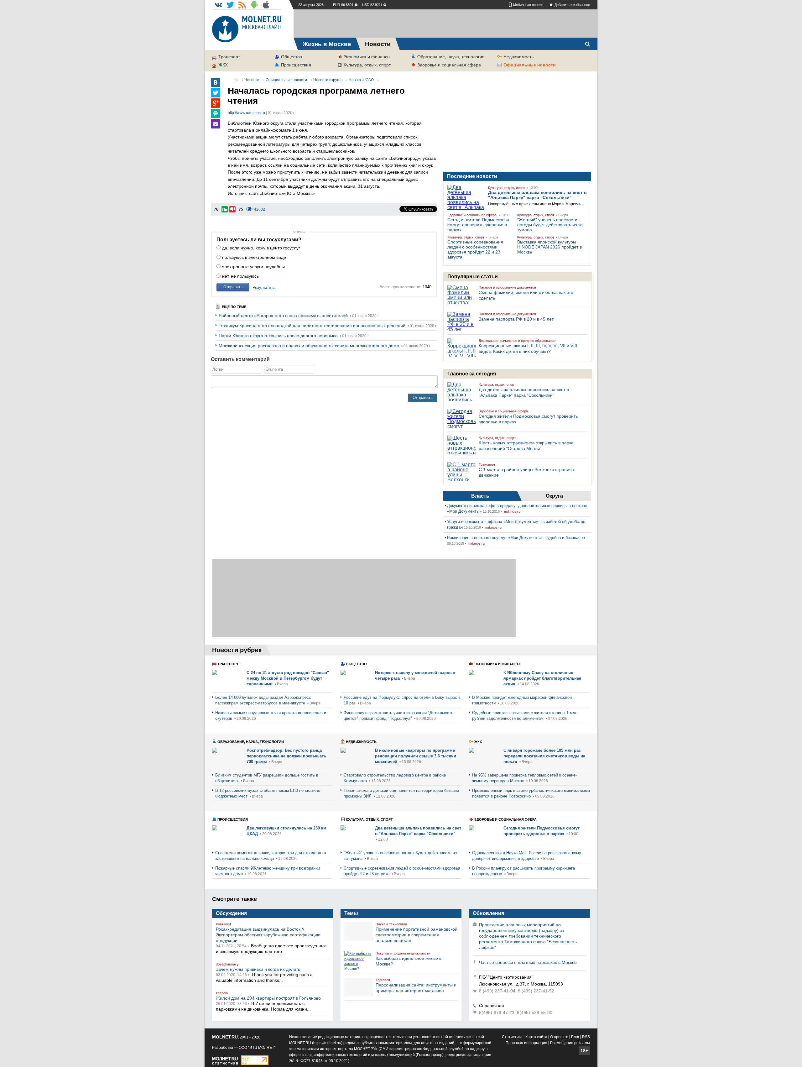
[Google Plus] (215, 103)
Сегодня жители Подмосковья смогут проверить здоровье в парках (478, 224)
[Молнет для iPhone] (266, 4)
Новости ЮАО (361, 80)
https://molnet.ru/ (327, 1043)
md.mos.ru (512, 511)
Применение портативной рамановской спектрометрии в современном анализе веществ (416, 935)
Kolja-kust (223, 924)
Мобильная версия (528, 5)
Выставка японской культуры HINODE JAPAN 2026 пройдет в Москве (549, 246)
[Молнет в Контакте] (218, 4)
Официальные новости (529, 64)
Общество (291, 56)
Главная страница (236, 79)
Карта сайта (536, 1037)
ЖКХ (223, 64)
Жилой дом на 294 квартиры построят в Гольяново (268, 998)
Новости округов (327, 80)
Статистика (512, 1037)
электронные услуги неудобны (253, 266)
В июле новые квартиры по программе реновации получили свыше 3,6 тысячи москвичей (415, 756)
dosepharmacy (227, 964)
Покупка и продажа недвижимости (403, 953)
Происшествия (296, 64)
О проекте (559, 1037)
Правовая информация (526, 1043)
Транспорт (229, 56)
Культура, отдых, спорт (367, 64)
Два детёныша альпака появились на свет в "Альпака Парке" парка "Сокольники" (537, 195)
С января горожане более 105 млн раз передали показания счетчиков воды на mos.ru (544, 756)
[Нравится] (224, 209)
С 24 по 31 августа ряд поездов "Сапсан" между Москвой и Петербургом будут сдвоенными (288, 678)
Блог (575, 1037)
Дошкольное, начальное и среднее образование (517, 341)
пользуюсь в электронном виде (254, 257)
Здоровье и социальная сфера (449, 64)
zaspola (222, 993)
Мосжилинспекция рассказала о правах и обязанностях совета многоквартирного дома (309, 345)
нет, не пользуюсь (240, 276)
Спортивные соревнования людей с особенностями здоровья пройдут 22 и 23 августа (475, 249)
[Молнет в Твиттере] (230, 4)
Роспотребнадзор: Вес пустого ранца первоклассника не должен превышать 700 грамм (286, 756)
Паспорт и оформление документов (507, 287)
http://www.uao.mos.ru (246, 113)
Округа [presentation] (554, 496)
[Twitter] (215, 92)
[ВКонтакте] (215, 82)
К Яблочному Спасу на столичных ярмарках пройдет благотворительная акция (542, 678)
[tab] (480, 496)
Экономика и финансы (367, 56)
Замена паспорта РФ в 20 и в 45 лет (516, 319)
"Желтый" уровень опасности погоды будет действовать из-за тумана (550, 224)
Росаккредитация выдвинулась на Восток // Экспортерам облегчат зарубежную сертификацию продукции (268, 935)
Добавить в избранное (572, 5)
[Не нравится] (232, 209)
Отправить (232, 287)
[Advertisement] (445, 23)
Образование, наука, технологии (451, 56)
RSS (586, 1037)
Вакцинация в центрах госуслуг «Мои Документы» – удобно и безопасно (516, 537)
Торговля (383, 980)
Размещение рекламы (570, 1043)
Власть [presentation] (480, 496)
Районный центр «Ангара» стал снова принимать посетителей (284, 315)
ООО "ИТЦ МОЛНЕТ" (257, 1047)
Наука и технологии (391, 924)
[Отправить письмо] (215, 123)
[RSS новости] (242, 4)
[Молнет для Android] (254, 4)
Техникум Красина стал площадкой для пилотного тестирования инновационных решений (313, 325)
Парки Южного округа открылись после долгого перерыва (279, 335)
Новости (251, 80)
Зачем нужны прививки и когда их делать (258, 969)
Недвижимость (518, 56)
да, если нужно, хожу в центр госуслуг (261, 247)
